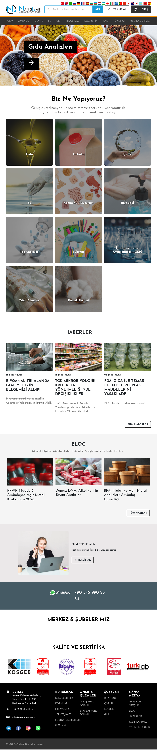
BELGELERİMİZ (64, 698)
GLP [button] (58, 21)
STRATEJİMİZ (63, 714)
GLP (106, 714)
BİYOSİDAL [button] (72, 21)
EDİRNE (109, 709)
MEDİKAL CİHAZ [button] (140, 21)
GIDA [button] (10, 21)
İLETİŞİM (60, 725)
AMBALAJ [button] (24, 21)
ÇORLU (108, 703)
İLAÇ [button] (105, 21)
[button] (12, 55)
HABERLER (135, 716)
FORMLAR (61, 703)
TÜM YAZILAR (138, 513)
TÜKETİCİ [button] (119, 21)
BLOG (132, 711)
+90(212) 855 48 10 (22, 709)
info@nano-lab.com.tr (24, 717)
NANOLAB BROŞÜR (135, 704)
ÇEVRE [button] (39, 21)
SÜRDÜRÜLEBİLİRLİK (66, 720)
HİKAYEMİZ (62, 709)
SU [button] (49, 21)
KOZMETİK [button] (91, 21)
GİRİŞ (145, 9)
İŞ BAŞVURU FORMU (87, 704)
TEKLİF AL (119, 9)
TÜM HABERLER (138, 424)
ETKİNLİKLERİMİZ (140, 727)
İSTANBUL (110, 698)
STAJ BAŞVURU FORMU (89, 713)
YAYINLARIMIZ (138, 722)
